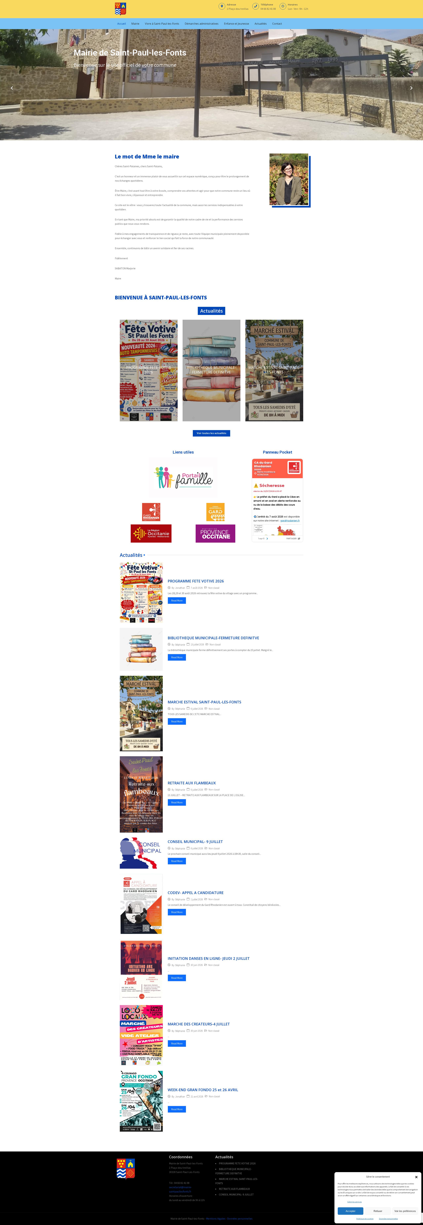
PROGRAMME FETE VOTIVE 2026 (148, 369)
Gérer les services (354, 1202)
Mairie (135, 23)
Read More (177, 600)
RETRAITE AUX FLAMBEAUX (192, 782)
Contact (277, 23)
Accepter (350, 1211)
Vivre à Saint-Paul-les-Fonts (162, 23)
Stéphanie (180, 644)
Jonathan (180, 588)
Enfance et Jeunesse (236, 23)
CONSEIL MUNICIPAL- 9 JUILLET (195, 841)
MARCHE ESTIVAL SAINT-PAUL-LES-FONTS (274, 369)
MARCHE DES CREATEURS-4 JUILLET (199, 1023)
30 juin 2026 (197, 965)
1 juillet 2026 (197, 899)
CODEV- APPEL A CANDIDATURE (196, 892)
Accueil (121, 23)
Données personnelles (388, 1218)
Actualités (261, 23)
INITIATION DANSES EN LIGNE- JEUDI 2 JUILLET (209, 958)
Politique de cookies (364, 1218)
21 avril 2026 (197, 1096)
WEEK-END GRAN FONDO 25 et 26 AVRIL (203, 1089)
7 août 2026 (197, 588)
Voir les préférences (405, 1211)
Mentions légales (215, 1218)
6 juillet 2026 (197, 709)
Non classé (213, 587)
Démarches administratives (201, 23)
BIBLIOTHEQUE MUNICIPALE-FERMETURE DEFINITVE (211, 369)
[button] (416, 1176)
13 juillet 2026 (197, 644)
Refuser (378, 1211)
